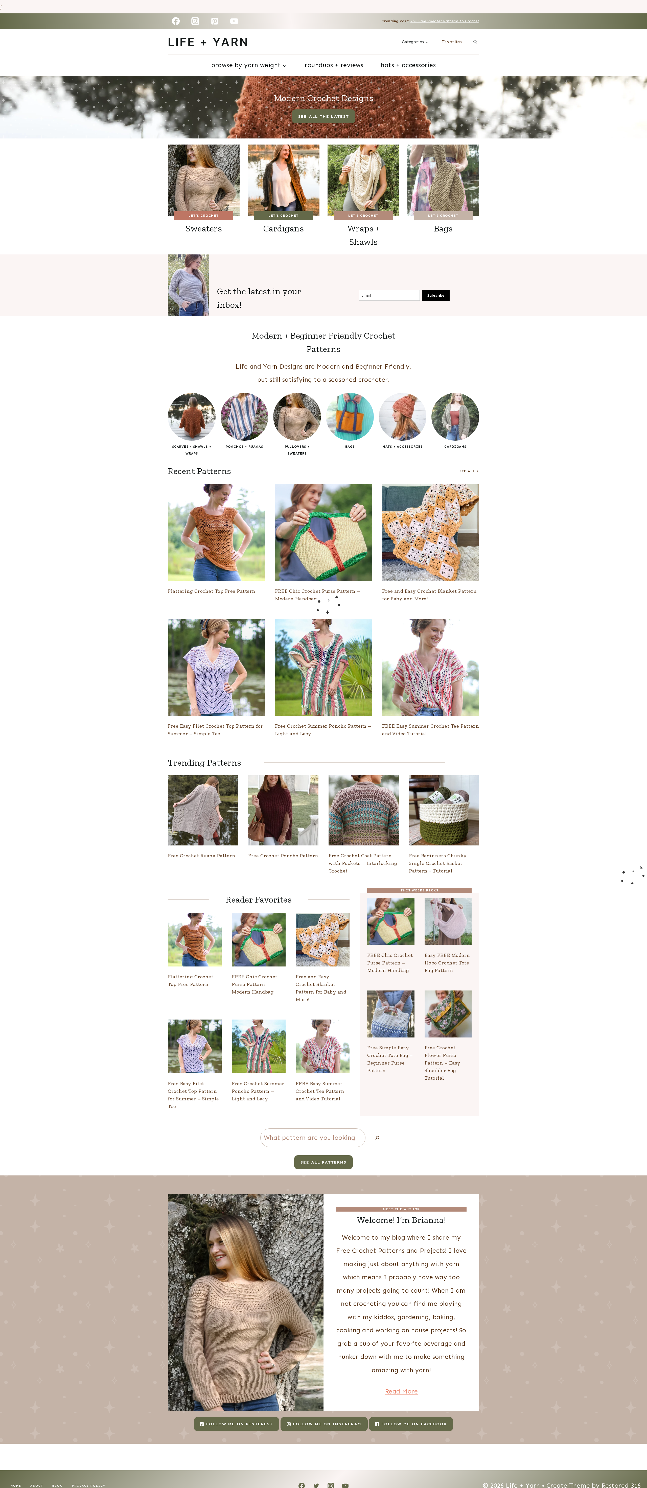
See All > (469, 471)
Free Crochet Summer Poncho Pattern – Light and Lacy (258, 1091)
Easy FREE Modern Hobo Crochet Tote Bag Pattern (447, 962)
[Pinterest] (215, 21)
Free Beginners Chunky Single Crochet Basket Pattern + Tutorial (438, 863)
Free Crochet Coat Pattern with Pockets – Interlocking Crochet (363, 863)
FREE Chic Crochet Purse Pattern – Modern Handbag (255, 984)
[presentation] (216, 532)
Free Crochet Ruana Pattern (201, 856)
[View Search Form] (475, 42)
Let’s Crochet (204, 216)
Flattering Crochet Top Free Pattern (212, 591)
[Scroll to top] (633, 1466)
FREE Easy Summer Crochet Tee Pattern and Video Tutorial (320, 1091)
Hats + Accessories (408, 65)
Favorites (452, 41)
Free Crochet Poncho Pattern (283, 856)
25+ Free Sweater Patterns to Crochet (444, 21)
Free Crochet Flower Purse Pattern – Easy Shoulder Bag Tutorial (442, 1063)
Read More (401, 1391)
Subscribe (435, 295)
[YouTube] (234, 21)
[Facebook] (176, 21)
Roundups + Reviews (334, 65)
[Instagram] (195, 21)
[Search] (377, 1137)
